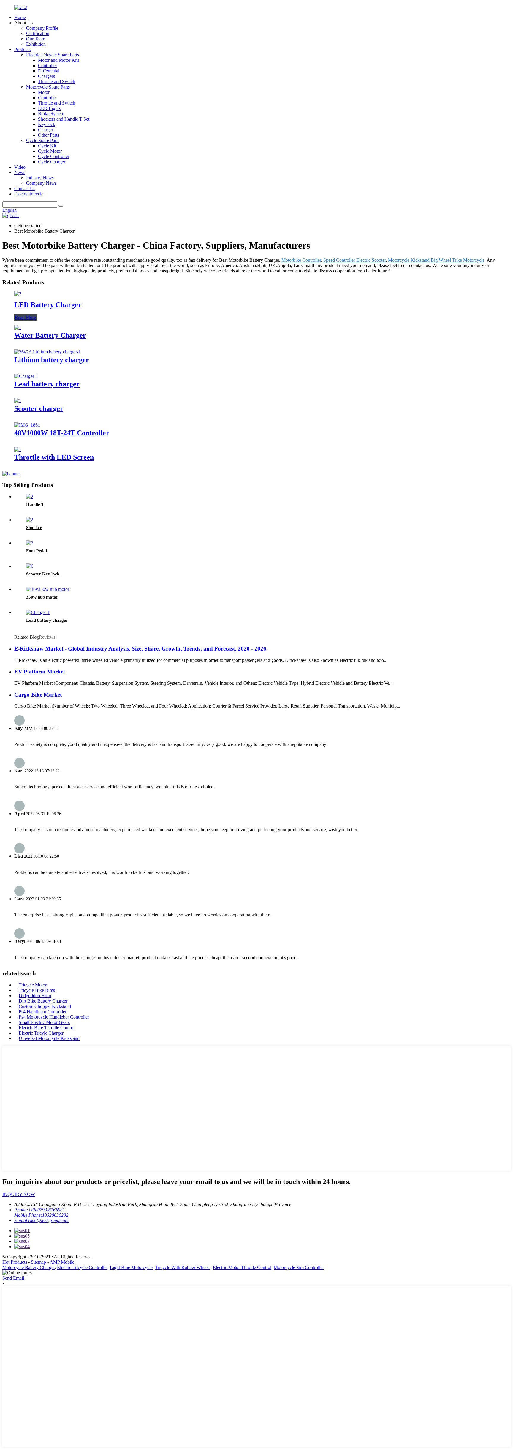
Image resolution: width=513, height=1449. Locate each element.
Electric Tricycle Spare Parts (52, 54)
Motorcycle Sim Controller (299, 1267)
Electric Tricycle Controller (82, 1267)
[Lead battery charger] (26, 376)
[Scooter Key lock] (29, 566)
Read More (25, 317)
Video (20, 167)
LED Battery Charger (47, 305)
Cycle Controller (53, 156)
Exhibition (36, 44)
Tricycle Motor (33, 984)
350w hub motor (42, 597)
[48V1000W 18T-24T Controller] (27, 424)
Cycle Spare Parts (42, 140)
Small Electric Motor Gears (44, 1022)
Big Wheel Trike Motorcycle (457, 260)
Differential (48, 70)
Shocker (34, 527)
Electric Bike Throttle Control (47, 1027)
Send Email (13, 1278)
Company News (41, 183)
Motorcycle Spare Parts (48, 86)
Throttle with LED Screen (54, 457)
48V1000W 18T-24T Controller (61, 433)
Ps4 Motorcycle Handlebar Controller (54, 1016)
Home (20, 17)
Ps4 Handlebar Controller (42, 1011)
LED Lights (49, 108)
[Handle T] (29, 496)
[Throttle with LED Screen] (17, 449)
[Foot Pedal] (29, 542)
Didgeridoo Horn (35, 995)
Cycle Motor (50, 151)
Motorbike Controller (301, 260)
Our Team (35, 38)
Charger (45, 129)
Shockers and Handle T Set (63, 118)
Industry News (40, 177)
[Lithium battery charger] (47, 351)
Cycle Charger (51, 161)
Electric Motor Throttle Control (242, 1267)
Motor (44, 92)
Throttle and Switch (56, 81)
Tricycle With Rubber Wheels (182, 1267)
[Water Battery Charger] (17, 327)
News (19, 172)
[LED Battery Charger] (17, 293)
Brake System (51, 113)
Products (22, 49)
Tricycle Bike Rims (37, 990)
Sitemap (38, 1262)
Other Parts (48, 135)
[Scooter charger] (17, 400)
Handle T (35, 504)
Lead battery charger (47, 384)
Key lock (46, 124)
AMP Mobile (62, 1262)
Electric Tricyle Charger (41, 1033)
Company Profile (42, 28)
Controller (47, 65)
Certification (37, 33)
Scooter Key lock (42, 574)
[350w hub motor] (47, 589)
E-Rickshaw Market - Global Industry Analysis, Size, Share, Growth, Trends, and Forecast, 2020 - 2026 (140, 648)
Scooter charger (38, 408)
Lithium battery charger (51, 360)
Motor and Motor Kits (58, 60)
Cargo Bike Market (38, 695)
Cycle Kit (47, 145)
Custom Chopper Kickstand (45, 1006)
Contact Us (24, 188)
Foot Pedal (36, 550)
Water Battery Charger (50, 335)
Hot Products (14, 1262)
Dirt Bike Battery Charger (43, 1000)
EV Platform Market (39, 671)
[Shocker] (29, 519)
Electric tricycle (28, 193)
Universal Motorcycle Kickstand (49, 1038)
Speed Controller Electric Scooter (354, 260)
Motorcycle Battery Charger (28, 1267)
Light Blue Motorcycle (131, 1267)
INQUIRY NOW (18, 1194)
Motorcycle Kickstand (409, 260)
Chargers (46, 76)
